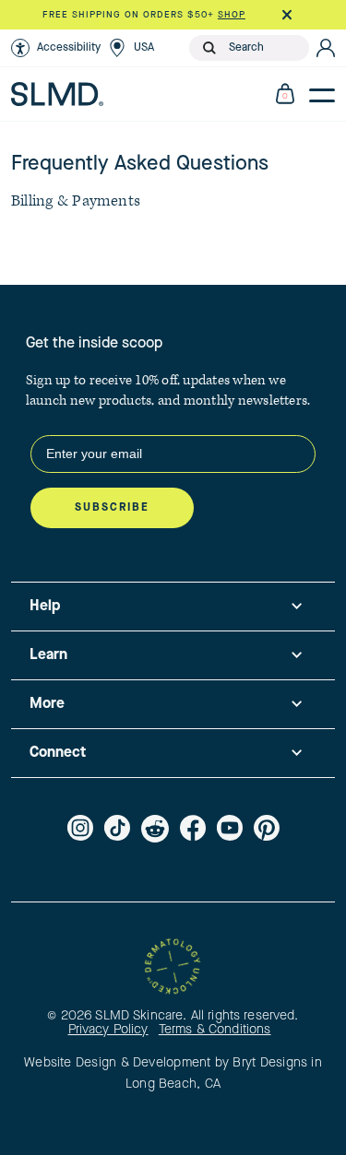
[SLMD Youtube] (230, 829)
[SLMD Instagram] (80, 829)
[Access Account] (325, 48)
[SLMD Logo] (57, 94)
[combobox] (265, 48)
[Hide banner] (286, 15)
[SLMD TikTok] (117, 829)
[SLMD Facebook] (193, 829)
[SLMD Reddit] (155, 829)
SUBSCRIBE (112, 507)
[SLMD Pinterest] (267, 829)
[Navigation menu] (322, 94)
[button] (56, 48)
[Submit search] (209, 48)
